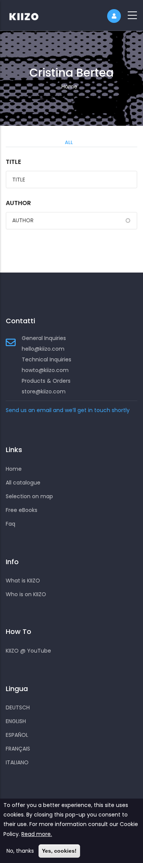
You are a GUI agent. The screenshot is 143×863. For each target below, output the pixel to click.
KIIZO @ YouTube (28, 650)
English (16, 721)
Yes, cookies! (59, 851)
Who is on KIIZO (26, 594)
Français (18, 748)
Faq (10, 524)
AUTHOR (18, 203)
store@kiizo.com (44, 391)
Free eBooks (21, 510)
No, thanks (20, 851)
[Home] (28, 15)
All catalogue (23, 482)
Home (69, 86)
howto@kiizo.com (45, 370)
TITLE (13, 161)
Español (17, 735)
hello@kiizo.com (43, 349)
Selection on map (29, 496)
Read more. (36, 834)
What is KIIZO (23, 580)
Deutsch (18, 707)
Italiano (17, 762)
